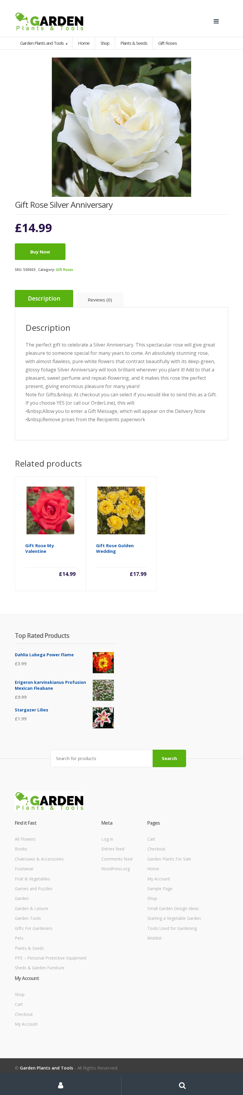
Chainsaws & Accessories (39, 859)
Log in (107, 839)
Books (21, 849)
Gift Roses (64, 269)
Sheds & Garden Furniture (39, 968)
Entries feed (112, 849)
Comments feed (116, 859)
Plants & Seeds (29, 948)
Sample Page (159, 888)
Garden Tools (28, 918)
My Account (158, 879)
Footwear (24, 868)
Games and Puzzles (33, 888)
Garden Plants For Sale (169, 859)
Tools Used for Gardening (172, 928)
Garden (22, 898)
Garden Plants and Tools (42, 43)
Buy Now (40, 252)
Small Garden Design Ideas (173, 908)
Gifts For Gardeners (33, 928)
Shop (104, 43)
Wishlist (154, 938)
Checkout (156, 849)
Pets (19, 938)
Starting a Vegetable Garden (174, 918)
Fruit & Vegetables (32, 879)
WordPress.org (115, 868)
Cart (151, 839)
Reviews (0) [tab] (100, 300)
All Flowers (25, 839)
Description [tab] (44, 298)
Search (169, 758)
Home (83, 43)
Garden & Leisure (31, 908)
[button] (183, 64)
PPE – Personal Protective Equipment (51, 958)
